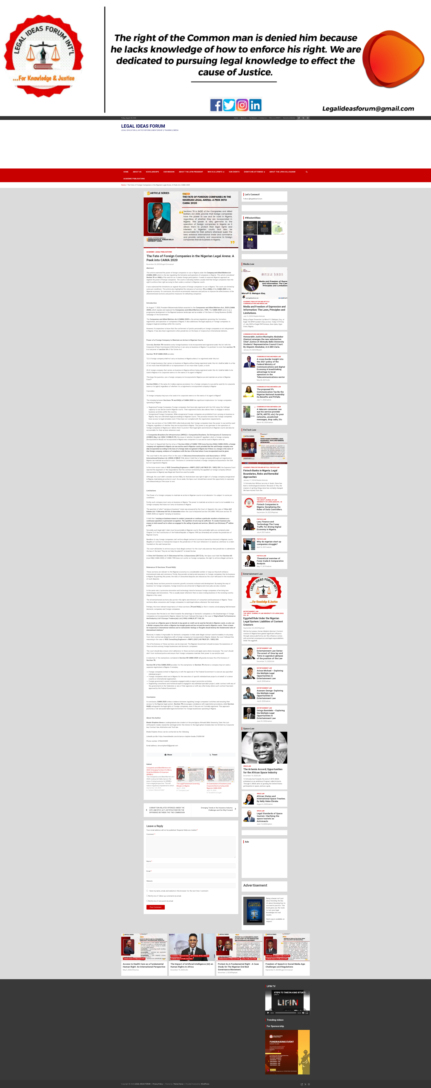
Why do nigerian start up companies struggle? (269, 543)
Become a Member (289, 118)
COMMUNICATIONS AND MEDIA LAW (255, 303)
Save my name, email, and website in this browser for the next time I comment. (179, 891)
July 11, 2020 (261, 400)
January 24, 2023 (249, 350)
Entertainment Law (253, 574)
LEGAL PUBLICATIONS (163, 252)
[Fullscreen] (307, 1013)
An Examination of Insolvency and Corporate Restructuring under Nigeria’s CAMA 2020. (219, 786)
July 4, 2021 (261, 532)
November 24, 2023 (153, 264)
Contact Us (263, 118)
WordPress (205, 1084)
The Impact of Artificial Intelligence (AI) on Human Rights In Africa (191, 965)
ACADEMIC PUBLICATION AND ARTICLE (256, 301)
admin (269, 400)
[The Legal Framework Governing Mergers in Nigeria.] (190, 775)
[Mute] (303, 1013)
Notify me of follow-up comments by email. (164, 896)
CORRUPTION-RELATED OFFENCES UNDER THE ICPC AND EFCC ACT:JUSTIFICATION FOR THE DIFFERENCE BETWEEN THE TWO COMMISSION (167, 810)
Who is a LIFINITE (275, 118)
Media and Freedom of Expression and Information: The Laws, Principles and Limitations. (264, 309)
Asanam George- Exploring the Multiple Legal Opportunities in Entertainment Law (270, 694)
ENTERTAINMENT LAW (250, 611)
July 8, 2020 (261, 681)
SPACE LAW (247, 766)
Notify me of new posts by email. (160, 901)
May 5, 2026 (127, 970)
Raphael (275, 512)
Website (149, 881)
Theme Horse (178, 1084)
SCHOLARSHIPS (152, 172)
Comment (150, 834)
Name (149, 861)
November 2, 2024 (224, 972)
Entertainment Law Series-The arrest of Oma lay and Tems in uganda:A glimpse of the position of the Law (270, 655)
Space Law (248, 728)
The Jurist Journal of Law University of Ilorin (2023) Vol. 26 (269, 501)
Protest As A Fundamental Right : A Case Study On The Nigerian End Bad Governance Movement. (238, 967)
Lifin (268, 380)
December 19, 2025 (177, 970)
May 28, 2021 (261, 380)
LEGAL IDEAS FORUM (143, 126)
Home (236, 118)
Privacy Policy (158, 1084)
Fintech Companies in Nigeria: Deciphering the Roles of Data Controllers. (269, 507)
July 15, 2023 (248, 316)
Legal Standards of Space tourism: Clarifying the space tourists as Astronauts (269, 817)
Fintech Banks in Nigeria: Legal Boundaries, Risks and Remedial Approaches (260, 473)
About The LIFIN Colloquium (282, 172)
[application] (287, 1002)
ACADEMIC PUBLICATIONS (134, 179)
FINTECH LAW (274, 467)
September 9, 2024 (272, 970)
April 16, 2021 (261, 547)
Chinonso (135, 970)
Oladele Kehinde (259, 316)
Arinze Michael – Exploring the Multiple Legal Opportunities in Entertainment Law (270, 674)
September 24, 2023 (264, 512)
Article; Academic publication (278, 956)
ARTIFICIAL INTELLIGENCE (200, 956)
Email (149, 871)
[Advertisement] (215, 149)
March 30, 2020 (262, 422)
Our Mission (253, 118)
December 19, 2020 (250, 776)
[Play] (268, 1013)
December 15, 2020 (264, 661)
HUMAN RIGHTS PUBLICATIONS (134, 959)
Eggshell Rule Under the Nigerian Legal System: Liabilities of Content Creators (263, 621)
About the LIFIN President (191, 172)
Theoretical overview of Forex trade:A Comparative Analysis (270, 561)
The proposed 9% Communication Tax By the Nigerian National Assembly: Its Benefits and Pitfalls (271, 393)
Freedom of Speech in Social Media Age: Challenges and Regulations (285, 965)
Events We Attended (253, 172)
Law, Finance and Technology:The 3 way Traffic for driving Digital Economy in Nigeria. (269, 525)
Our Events (234, 172)
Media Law (248, 264)
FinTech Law (249, 430)
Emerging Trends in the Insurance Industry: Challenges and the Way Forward (217, 809)
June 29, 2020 (262, 721)
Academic (150, 252)
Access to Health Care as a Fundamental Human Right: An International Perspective (144, 965)
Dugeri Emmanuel (167, 264)
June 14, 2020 (262, 824)
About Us (244, 118)
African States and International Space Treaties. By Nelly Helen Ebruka (271, 799)
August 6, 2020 (262, 804)
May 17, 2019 (261, 566)
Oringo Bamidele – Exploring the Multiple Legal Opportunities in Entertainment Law (271, 714)
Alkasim (259, 350)
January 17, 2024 (249, 480)
